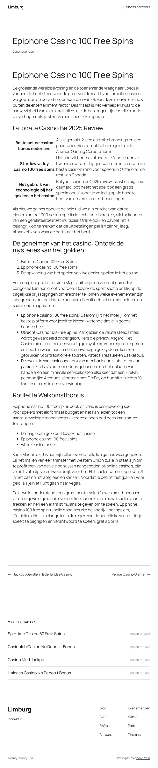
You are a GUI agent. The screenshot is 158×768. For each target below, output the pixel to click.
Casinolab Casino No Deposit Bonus (41, 646)
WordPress (143, 758)
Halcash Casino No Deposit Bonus (39, 673)
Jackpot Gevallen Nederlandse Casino (42, 574)
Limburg (15, 7)
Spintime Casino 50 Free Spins (36, 633)
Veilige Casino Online (128, 574)
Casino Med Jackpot (27, 659)
